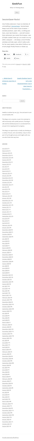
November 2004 (6, 358)
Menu (17, 12)
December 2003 (6, 383)
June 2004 (5, 370)
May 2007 (5, 291)
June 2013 (5, 169)
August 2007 (5, 284)
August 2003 (5, 390)
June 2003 (5, 394)
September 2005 (6, 336)
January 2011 (5, 212)
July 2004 (4, 367)
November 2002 (6, 410)
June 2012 (5, 189)
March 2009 (5, 248)
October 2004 (6, 361)
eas (5, 66)
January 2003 (5, 406)
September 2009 (6, 236)
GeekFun (17, 3)
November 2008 (6, 257)
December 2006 (6, 302)
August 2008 (5, 264)
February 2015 (6, 153)
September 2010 (6, 216)
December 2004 (6, 356)
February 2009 (6, 250)
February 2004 (6, 379)
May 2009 (5, 243)
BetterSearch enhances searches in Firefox (9, 80)
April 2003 (5, 399)
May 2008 (5, 270)
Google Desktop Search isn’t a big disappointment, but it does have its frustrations (24, 83)
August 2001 (5, 426)
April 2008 (5, 273)
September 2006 (6, 309)
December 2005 (6, 329)
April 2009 (5, 245)
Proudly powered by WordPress (10, 437)
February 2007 (6, 297)
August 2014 (5, 160)
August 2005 (5, 338)
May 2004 (5, 372)
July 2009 (4, 239)
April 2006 (5, 320)
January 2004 (5, 381)
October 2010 (6, 214)
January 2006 (5, 327)
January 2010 (5, 227)
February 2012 (6, 196)
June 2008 (5, 268)
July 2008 (4, 266)
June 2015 (5, 148)
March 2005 (5, 349)
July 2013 (4, 166)
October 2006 (6, 306)
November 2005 (6, 331)
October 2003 (6, 385)
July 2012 (4, 187)
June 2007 (5, 288)
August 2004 (5, 365)
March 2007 (5, 295)
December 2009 (6, 230)
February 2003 (6, 404)
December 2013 (6, 162)
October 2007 (6, 279)
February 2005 (6, 352)
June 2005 (5, 343)
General (18, 64)
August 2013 (5, 164)
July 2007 (4, 286)
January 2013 (5, 175)
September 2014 (6, 157)
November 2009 (6, 232)
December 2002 (6, 408)
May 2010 (5, 221)
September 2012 (6, 185)
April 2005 (5, 347)
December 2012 (6, 178)
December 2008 (6, 254)
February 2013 (6, 173)
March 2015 (5, 151)
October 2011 (6, 203)
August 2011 (5, 207)
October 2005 (6, 334)
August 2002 (5, 417)
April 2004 (5, 374)
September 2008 (6, 261)
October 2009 (6, 234)
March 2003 (5, 401)
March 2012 (5, 194)
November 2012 (6, 180)
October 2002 (6, 413)
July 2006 (4, 313)
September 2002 (6, 415)
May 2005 (5, 345)
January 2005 (5, 354)
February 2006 (6, 324)
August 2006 (5, 311)
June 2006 (5, 315)
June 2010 (5, 218)
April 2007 (5, 293)
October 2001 (6, 424)
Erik (18, 112)
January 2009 (5, 252)
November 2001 (6, 422)
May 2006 (5, 318)
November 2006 (6, 304)
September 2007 (6, 282)
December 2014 (6, 155)
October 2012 (6, 182)
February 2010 (6, 225)
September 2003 (6, 388)
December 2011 (6, 200)
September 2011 (6, 205)
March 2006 (5, 322)
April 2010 (5, 223)
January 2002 (5, 419)
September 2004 (6, 363)
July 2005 (4, 340)
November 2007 (6, 277)
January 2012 (5, 198)
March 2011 (5, 209)
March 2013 (5, 171)
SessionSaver (15, 26)
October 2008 (6, 259)
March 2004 (5, 376)
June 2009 (5, 241)
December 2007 (6, 275)
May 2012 (5, 191)
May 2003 (5, 397)
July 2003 (4, 392)
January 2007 (5, 300)
